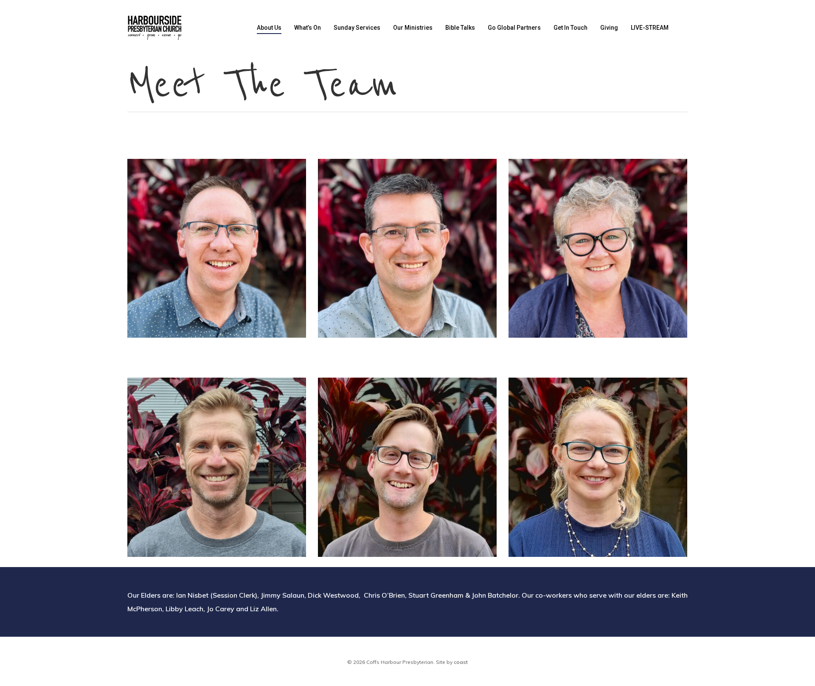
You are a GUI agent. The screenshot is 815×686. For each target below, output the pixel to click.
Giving (609, 27)
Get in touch (570, 27)
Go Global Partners (514, 27)
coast (461, 662)
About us (269, 27)
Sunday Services (357, 27)
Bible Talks (460, 27)
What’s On (307, 27)
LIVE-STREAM (650, 27)
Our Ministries (413, 27)
